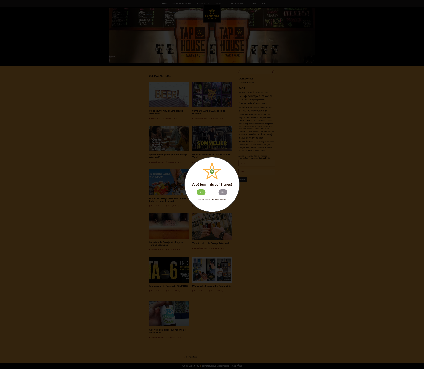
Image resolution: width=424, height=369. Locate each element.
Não (222, 192)
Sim (201, 192)
